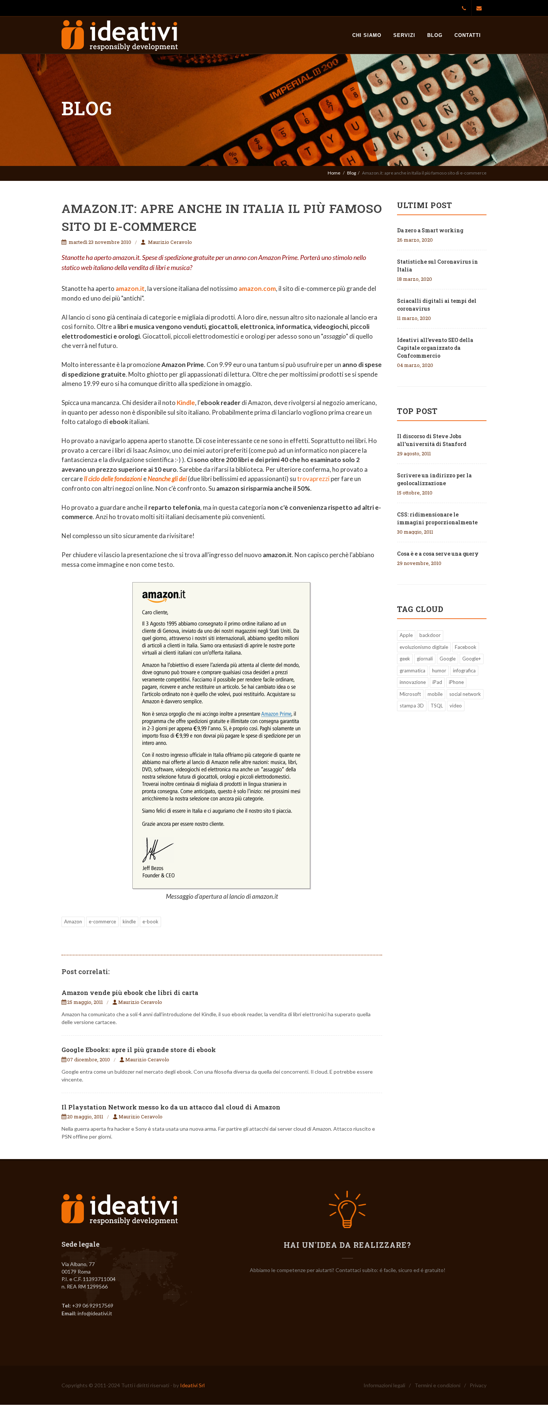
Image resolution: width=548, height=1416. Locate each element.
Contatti (467, 35)
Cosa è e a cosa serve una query (438, 553)
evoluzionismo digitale (424, 647)
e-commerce (102, 921)
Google (448, 659)
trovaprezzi (314, 479)
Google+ (471, 659)
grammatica (412, 671)
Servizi (404, 35)
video (456, 706)
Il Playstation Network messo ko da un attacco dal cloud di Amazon (171, 1107)
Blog (435, 35)
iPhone (456, 682)
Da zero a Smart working (430, 230)
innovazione (413, 682)
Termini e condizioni (437, 1385)
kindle (129, 921)
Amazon (73, 921)
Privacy (478, 1385)
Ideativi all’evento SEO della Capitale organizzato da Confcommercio (435, 347)
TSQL (437, 706)
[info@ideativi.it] (479, 8)
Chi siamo (366, 35)
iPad (437, 682)
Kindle (186, 402)
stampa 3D (412, 706)
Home (334, 173)
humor (439, 671)
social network (465, 694)
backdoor (430, 635)
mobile (435, 694)
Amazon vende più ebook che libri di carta (130, 992)
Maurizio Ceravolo (170, 242)
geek (405, 659)
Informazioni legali (384, 1385)
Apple (406, 635)
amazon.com (257, 288)
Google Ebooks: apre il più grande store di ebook (139, 1049)
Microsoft (410, 694)
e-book (150, 921)
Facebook (465, 647)
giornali (425, 659)
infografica (464, 671)
